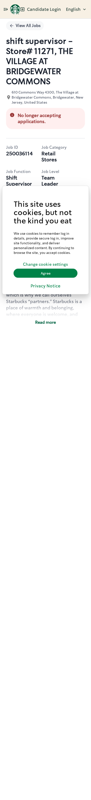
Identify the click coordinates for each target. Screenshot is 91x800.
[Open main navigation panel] (5, 9)
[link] (15, 9)
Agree (46, 273)
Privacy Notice (45, 286)
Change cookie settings (45, 264)
